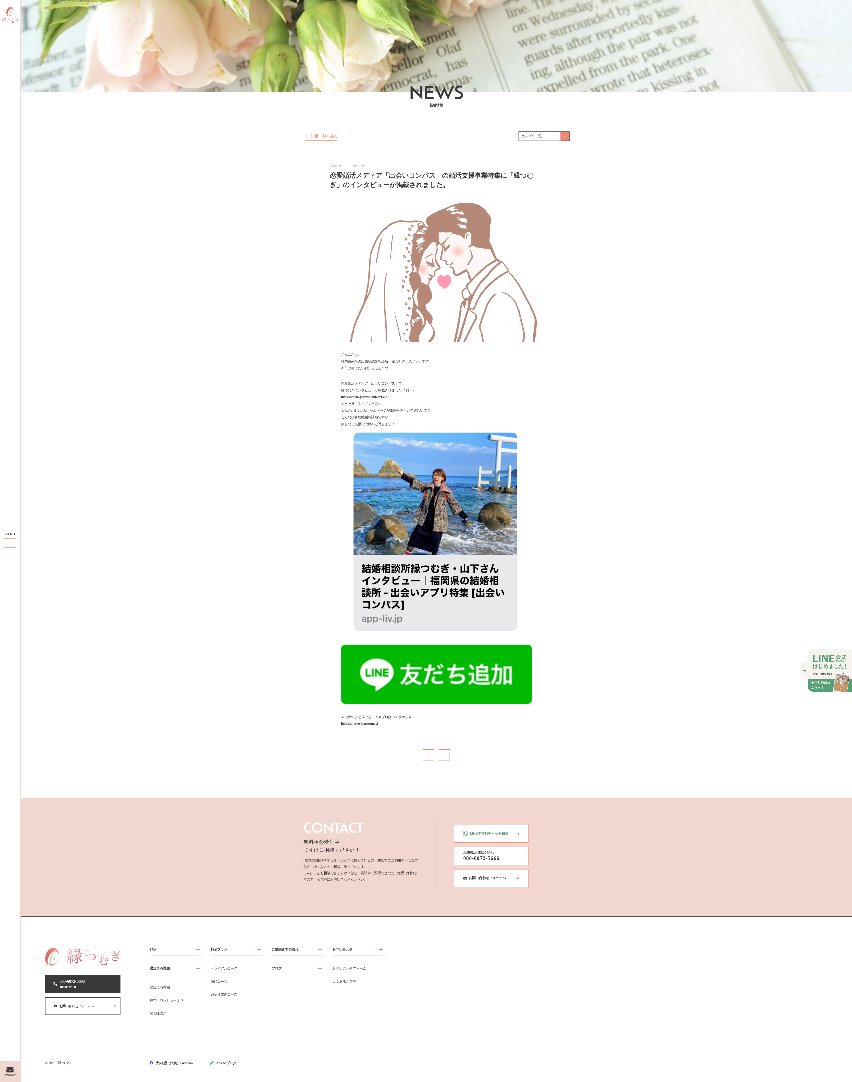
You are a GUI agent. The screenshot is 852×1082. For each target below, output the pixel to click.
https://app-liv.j (351, 397)
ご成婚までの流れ (285, 949)
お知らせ (336, 165)
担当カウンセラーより (166, 1000)
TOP (153, 949)
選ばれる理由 (160, 968)
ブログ (277, 968)
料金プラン (219, 949)
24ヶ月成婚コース (224, 994)
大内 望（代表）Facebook (174, 1063)
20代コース (219, 981)
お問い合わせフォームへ (76, 1006)
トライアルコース (224, 968)
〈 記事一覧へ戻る (320, 136)
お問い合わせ (342, 949)
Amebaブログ (226, 1063)
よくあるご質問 (344, 981)
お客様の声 (158, 1013)
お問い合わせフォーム (349, 968)
